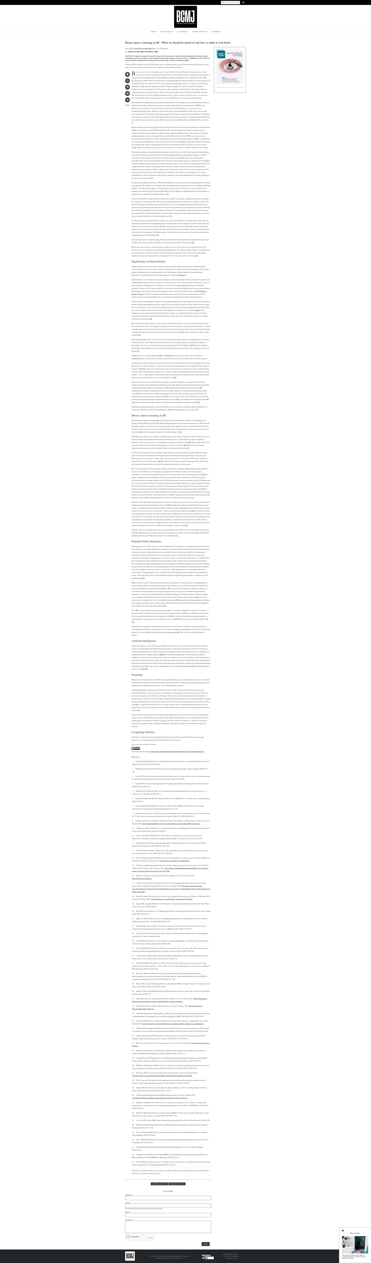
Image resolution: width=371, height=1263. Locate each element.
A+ (126, 105)
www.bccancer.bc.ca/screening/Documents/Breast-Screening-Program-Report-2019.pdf (162, 1076)
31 (174, 385)
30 (175, 377)
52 (146, 669)
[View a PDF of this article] (127, 80)
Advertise (215, 32)
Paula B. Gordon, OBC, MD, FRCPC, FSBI (143, 51)
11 (193, 172)
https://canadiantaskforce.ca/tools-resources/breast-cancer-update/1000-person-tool (171, 824)
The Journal (166, 32)
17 (202, 253)
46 (165, 606)
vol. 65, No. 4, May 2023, (143, 48)
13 (150, 191)
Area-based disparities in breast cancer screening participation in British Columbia (354, 1256)
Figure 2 (204, 291)
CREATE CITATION (177, 1184)
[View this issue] (127, 74)
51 (193, 666)
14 (167, 194)
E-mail (127, 1203)
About (153, 32)
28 (160, 355)
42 (192, 511)
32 (137, 393)
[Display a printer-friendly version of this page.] (127, 87)
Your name (129, 1195)
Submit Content (199, 32)
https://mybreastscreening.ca (142, 878)
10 (206, 161)
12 (152, 178)
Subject (127, 1212)
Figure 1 (183, 275)
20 (198, 291)
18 (196, 256)
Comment (128, 1220)
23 (199, 310)
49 (161, 654)
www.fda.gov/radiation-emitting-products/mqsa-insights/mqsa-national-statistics (159, 1098)
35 (190, 442)
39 (161, 461)
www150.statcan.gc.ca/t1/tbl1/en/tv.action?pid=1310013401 (171, 899)
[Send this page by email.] (127, 93)
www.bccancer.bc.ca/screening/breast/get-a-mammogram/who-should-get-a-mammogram (172, 1024)
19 (185, 288)
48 (178, 632)
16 (193, 242)
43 (159, 522)
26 (192, 345)
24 (151, 319)
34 (180, 432)
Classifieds (182, 32)
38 (159, 461)
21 (155, 297)
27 (138, 351)
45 (143, 578)
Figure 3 (134, 294)
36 (185, 445)
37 (188, 448)
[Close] (343, 1230)
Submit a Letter (159, 1184)
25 (139, 335)
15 (160, 226)
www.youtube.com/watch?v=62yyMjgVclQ (174, 861)
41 (133, 498)
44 (148, 564)
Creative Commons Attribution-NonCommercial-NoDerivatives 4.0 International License (177, 751)
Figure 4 (141, 294)
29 (170, 355)
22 (170, 310)
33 (198, 402)
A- (128, 105)
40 (203, 474)
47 (133, 622)
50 (163, 654)
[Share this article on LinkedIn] (127, 99)
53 (138, 710)
